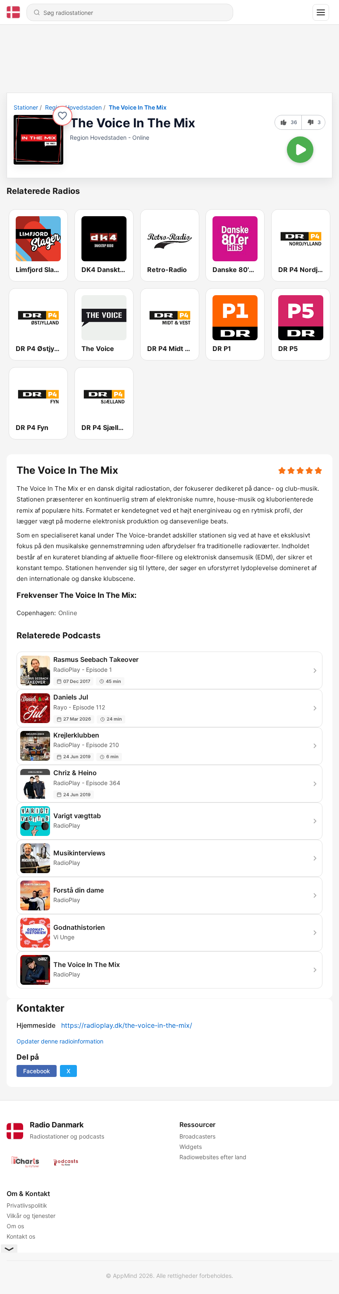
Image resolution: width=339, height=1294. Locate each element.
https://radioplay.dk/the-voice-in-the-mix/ (126, 1025)
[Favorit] (62, 116)
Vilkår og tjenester (31, 1215)
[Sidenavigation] (321, 12)
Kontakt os (21, 1236)
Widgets (190, 1146)
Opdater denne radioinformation (60, 1041)
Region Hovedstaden (73, 107)
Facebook (36, 1070)
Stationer (26, 107)
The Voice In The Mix (138, 107)
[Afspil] (300, 149)
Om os (15, 1226)
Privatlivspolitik (27, 1205)
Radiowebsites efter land (212, 1156)
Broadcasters (197, 1136)
